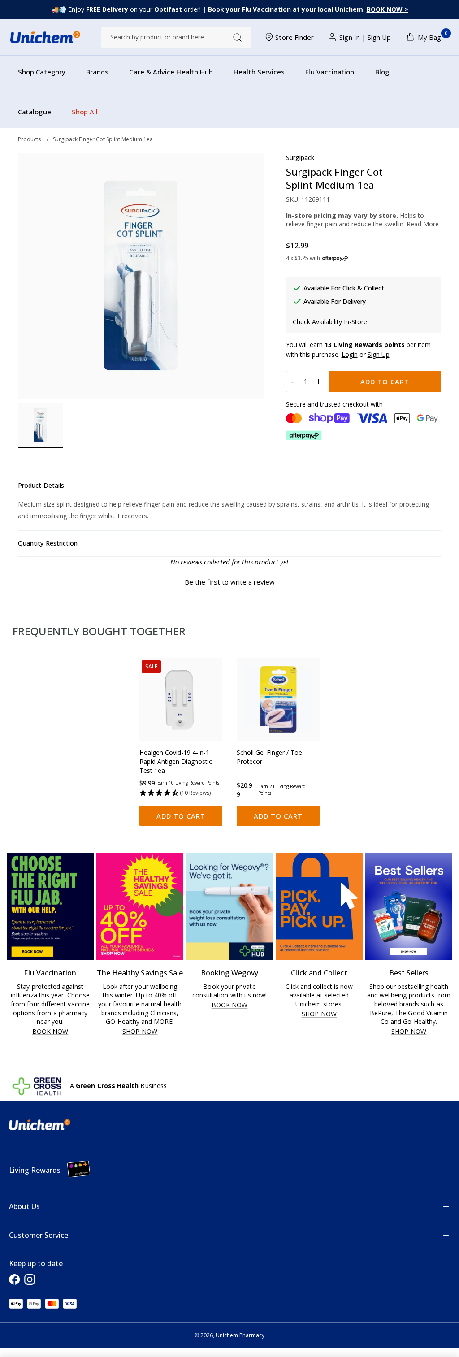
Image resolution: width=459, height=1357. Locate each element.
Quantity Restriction (48, 543)
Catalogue (34, 111)
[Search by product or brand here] (237, 37)
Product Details (41, 485)
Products (29, 139)
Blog (382, 71)
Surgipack (300, 157)
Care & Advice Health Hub (171, 71)
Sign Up (379, 37)
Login (350, 354)
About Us (24, 1206)
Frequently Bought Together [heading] (99, 631)
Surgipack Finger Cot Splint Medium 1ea (103, 139)
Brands (97, 71)
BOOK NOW (50, 1031)
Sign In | (352, 37)
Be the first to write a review (230, 581)
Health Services (259, 71)
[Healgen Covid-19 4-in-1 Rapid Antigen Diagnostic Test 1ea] (180, 699)
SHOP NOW (139, 1031)
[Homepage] (45, 37)
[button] (229, 581)
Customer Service (38, 1235)
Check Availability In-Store (330, 321)
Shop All (85, 111)
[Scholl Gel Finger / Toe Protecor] (278, 699)
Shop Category (41, 71)
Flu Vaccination (329, 71)
